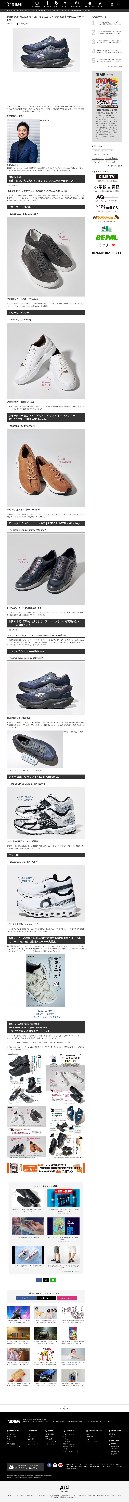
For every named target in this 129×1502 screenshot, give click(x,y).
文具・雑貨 (66, 1441)
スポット (89, 1434)
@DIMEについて (70, 1464)
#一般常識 (96, 151)
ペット (65, 1449)
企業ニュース (115, 1441)
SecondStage (115, 1446)
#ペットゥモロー (98, 162)
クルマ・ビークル (68, 1434)
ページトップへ (64, 1409)
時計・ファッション (31, 10)
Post (46, 1280)
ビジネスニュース (33, 1444)
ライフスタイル (17, 10)
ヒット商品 (31, 1439)
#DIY (107, 162)
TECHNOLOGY (14, 1431)
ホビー (88, 1439)
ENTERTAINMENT (95, 1431)
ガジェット (10, 1441)
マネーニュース (50, 1444)
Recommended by (67, 1271)
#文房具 (108, 158)
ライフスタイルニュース (70, 1451)
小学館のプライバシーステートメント (94, 1466)
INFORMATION (116, 1431)
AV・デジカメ (11, 1434)
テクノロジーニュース (13, 1446)
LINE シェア (53, 1280)
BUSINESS (33, 1431)
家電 (8, 1439)
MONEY (50, 1431)
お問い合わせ (110, 1464)
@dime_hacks (68, 1298)
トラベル (66, 1439)
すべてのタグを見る (114, 166)
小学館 (71, 1466)
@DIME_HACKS (47, 1298)
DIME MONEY (49, 1434)
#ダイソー (104, 154)
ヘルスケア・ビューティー (71, 1446)
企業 (29, 1436)
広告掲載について (110, 1466)
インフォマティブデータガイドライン (95, 1464)
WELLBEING (115, 1449)
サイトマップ (79, 1464)
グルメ (65, 1436)
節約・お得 (48, 1439)
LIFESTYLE (70, 1431)
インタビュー (31, 1441)
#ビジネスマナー (98, 158)
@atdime (26, 1298)
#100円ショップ (106, 151)
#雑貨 (115, 158)
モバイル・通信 (11, 1436)
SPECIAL (114, 1444)
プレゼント (112, 1436)
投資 (46, 1436)
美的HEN (114, 1454)
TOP (8, 10)
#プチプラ (96, 154)
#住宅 (113, 162)
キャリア (30, 1434)
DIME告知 (112, 1434)
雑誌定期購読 (78, 1466)
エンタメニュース (91, 1441)
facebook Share (39, 1280)
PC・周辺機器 (11, 1444)
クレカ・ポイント (50, 1441)
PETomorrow (115, 1451)
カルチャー (89, 1436)
